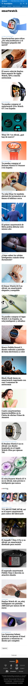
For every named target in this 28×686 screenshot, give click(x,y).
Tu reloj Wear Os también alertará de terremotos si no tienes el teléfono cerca (14, 196)
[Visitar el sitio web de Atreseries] (11, 668)
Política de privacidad (12, 678)
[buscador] (23, 3)
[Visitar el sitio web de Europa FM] (22, 668)
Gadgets (4, 6)
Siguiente (4, 648)
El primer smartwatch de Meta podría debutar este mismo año (13, 227)
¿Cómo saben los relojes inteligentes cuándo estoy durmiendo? (13, 257)
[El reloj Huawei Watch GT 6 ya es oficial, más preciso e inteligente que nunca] (14, 466)
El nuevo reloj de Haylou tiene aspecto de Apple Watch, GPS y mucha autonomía (12, 74)
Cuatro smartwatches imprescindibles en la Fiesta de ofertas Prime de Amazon (13, 414)
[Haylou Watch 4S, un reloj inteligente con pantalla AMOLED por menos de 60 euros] (14, 588)
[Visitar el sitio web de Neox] (17, 665)
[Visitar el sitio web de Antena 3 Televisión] (5, 665)
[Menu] (26, 4)
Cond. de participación (8, 680)
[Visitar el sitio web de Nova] (22, 665)
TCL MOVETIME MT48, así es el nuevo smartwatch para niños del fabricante (14, 511)
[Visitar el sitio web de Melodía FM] (7, 671)
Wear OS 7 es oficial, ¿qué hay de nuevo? (13, 136)
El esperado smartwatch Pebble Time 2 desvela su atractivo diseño (13, 573)
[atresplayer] (21, 3)
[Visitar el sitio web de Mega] (5, 668)
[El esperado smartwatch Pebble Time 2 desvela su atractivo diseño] (14, 558)
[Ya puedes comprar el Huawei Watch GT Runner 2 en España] (14, 150)
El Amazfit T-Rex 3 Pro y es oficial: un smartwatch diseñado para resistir (14, 542)
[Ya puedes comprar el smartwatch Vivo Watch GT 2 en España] (14, 91)
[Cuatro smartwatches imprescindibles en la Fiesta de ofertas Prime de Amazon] (14, 398)
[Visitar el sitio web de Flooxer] (21, 671)
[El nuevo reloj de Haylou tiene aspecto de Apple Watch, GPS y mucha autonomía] (14, 58)
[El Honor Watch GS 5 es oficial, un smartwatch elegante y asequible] (14, 273)
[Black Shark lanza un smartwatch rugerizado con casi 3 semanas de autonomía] (14, 365)
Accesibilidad (20, 682)
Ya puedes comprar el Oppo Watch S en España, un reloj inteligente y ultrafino (14, 319)
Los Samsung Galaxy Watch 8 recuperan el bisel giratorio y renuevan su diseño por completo (13, 637)
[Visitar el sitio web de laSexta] (11, 665)
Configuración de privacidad (18, 680)
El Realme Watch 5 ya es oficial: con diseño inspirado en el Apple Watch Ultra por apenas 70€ (12, 448)
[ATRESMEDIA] (14, 661)
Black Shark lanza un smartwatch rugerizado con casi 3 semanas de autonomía (14, 381)
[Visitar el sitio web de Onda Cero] (17, 668)
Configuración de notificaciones (11, 682)
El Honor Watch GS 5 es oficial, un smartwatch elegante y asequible (12, 288)
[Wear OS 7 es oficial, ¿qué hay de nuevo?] (14, 122)
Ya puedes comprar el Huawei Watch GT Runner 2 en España (13, 165)
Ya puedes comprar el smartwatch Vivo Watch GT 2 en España (12, 106)
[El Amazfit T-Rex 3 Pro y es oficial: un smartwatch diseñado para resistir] (14, 527)
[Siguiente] (26, 1)
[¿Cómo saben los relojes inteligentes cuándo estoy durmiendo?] (14, 242)
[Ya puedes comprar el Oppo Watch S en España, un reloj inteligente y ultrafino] (14, 304)
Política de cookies (20, 678)
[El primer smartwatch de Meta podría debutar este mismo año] (14, 212)
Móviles (9, 6)
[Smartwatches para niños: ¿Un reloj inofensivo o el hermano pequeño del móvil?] (14, 26)
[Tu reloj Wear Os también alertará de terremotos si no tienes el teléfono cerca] (14, 181)
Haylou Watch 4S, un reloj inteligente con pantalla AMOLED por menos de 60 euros (13, 604)
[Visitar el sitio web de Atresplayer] (14, 671)
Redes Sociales (17, 6)
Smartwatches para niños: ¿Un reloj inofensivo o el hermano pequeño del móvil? (13, 41)
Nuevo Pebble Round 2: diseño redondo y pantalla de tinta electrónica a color (13, 349)
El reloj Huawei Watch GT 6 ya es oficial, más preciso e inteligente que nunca (14, 481)
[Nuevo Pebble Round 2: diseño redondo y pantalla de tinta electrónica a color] (14, 334)
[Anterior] (10, 1)
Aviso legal (6, 678)
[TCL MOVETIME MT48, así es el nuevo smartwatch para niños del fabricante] (14, 496)
